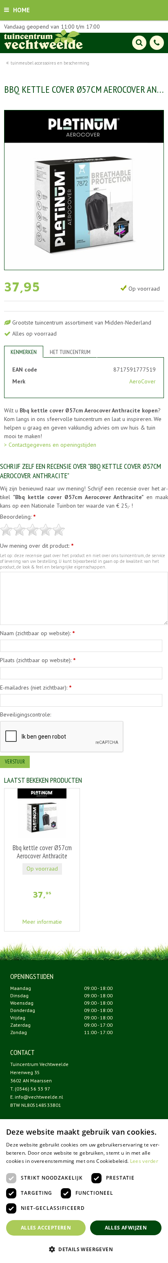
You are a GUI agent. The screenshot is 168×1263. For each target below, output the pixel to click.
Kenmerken (24, 352)
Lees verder (144, 1161)
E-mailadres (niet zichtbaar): (36, 687)
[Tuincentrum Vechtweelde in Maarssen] (43, 39)
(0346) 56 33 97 (32, 1089)
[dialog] (84, 1191)
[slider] (32, 529)
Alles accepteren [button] (46, 1227)
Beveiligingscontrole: (25, 714)
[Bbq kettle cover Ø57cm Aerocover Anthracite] (84, 190)
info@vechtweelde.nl (39, 1097)
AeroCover (142, 381)
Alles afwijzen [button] (126, 1227)
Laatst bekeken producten (43, 780)
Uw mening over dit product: (37, 545)
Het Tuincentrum (70, 352)
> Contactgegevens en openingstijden (50, 444)
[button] (84, 1249)
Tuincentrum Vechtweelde (39, 1064)
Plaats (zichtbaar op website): (38, 660)
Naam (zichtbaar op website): (37, 633)
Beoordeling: (18, 516)
